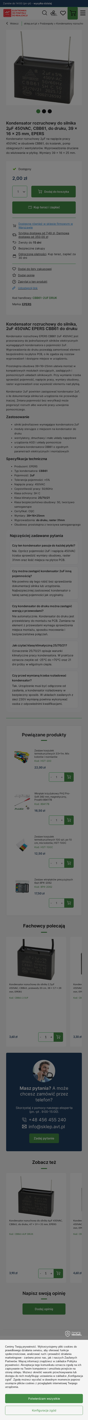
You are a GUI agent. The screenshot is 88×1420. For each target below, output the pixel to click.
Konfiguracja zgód (44, 1410)
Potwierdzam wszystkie (44, 1398)
